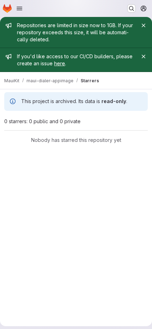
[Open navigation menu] (19, 8)
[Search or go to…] (131, 8)
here (59, 63)
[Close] (143, 25)
